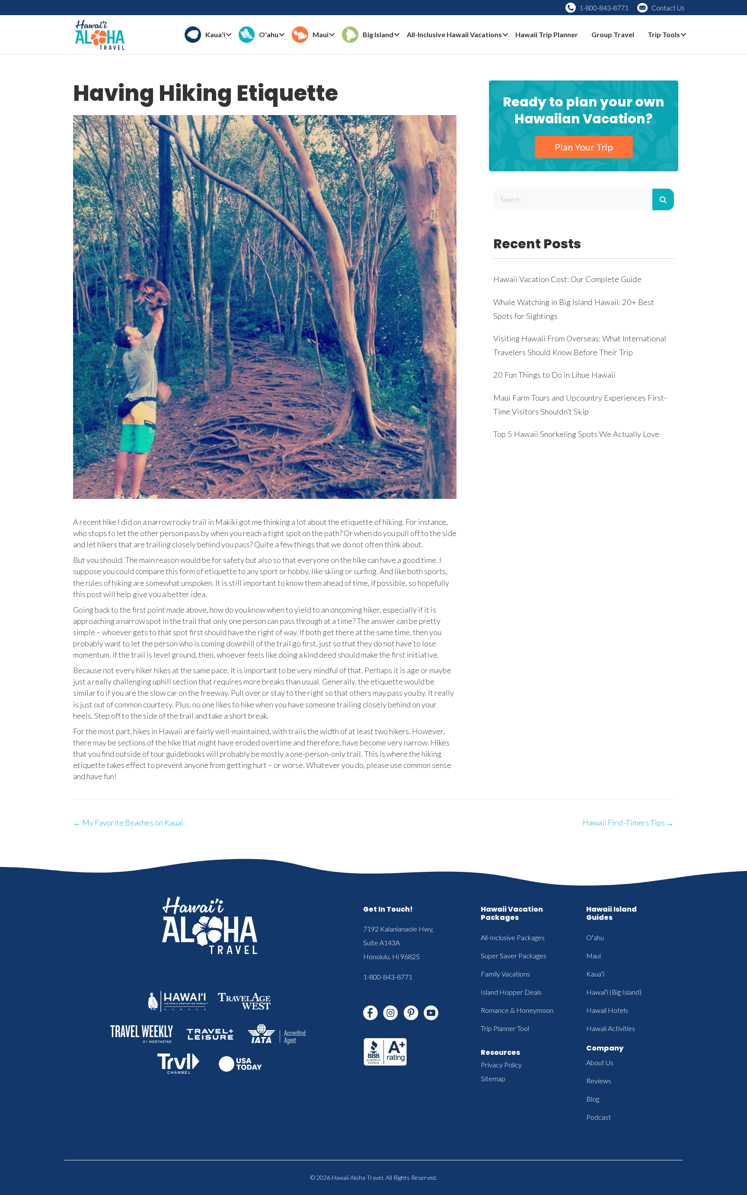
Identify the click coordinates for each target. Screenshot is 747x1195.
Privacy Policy (501, 1064)
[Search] (663, 199)
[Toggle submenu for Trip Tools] (683, 35)
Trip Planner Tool (505, 1028)
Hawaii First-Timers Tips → (628, 822)
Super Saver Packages (513, 955)
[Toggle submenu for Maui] (332, 35)
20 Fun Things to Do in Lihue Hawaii (554, 374)
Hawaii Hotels (607, 1010)
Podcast (598, 1117)
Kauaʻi (595, 974)
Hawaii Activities (610, 1028)
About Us (599, 1062)
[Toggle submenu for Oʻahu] (282, 35)
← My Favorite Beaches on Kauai (128, 822)
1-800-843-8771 (604, 7)
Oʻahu (595, 937)
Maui (593, 955)
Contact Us (668, 7)
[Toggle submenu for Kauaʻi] (228, 35)
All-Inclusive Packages (513, 937)
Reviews (598, 1080)
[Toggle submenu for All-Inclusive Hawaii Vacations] (505, 35)
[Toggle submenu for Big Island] (397, 35)
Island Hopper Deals (511, 992)
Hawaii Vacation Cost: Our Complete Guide (567, 279)
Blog (592, 1099)
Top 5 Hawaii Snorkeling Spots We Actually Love (576, 434)
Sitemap (493, 1078)
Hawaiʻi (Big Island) (614, 992)
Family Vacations (505, 974)
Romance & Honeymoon (517, 1010)
